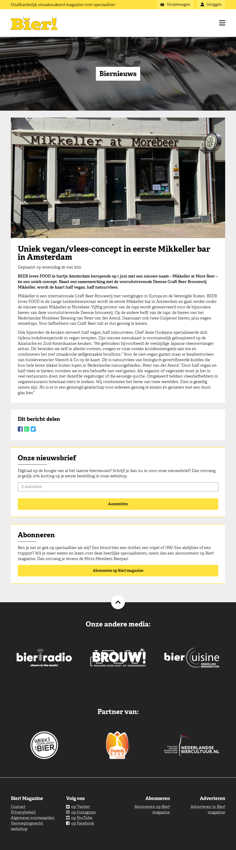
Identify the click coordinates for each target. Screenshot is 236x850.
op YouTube (81, 817)
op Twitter (80, 806)
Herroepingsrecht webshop (27, 826)
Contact (18, 806)
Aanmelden (118, 504)
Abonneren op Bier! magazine (118, 570)
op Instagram (83, 812)
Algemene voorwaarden (33, 817)
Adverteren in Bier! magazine (208, 809)
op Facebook (82, 823)
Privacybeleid (23, 812)
